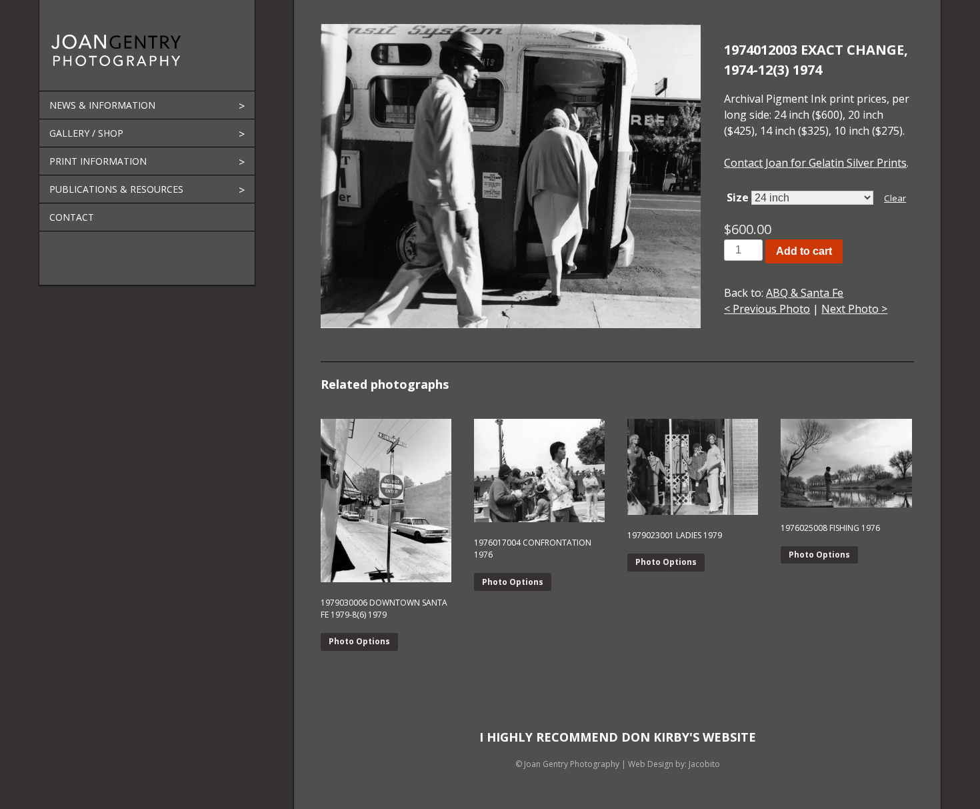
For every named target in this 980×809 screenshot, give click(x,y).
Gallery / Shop (86, 133)
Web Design (650, 764)
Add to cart (804, 251)
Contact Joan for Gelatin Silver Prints (815, 162)
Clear (895, 198)
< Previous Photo (767, 308)
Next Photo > (854, 308)
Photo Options (359, 641)
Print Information (98, 161)
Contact (71, 217)
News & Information (102, 105)
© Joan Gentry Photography (567, 764)
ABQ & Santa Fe (804, 292)
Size (738, 197)
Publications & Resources (116, 189)
